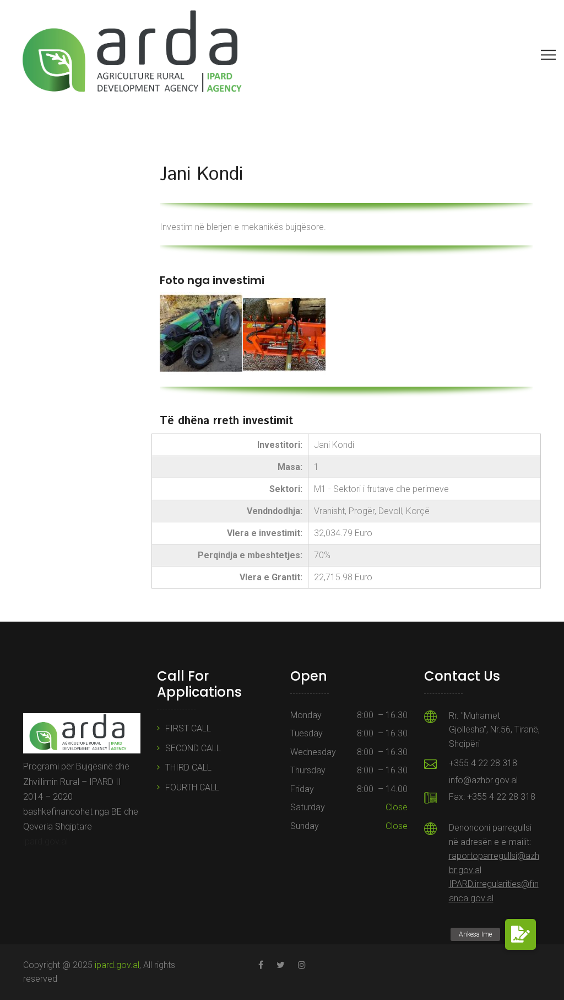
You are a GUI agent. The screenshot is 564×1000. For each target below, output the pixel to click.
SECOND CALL (193, 748)
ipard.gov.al (45, 841)
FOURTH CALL (192, 787)
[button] (520, 934)
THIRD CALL (188, 767)
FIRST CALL (188, 728)
